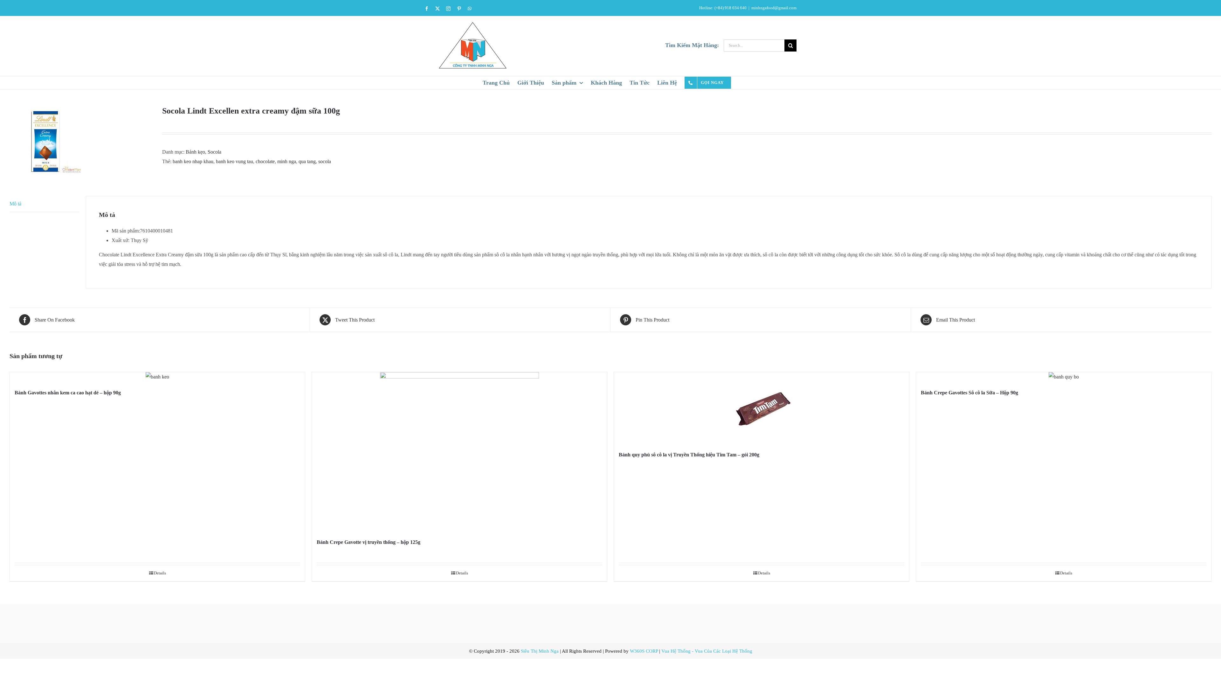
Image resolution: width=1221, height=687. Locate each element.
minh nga (286, 161)
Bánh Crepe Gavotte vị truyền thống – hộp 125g (368, 542)
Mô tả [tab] (15, 203)
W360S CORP (644, 651)
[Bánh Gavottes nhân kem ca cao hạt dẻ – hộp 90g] (157, 377)
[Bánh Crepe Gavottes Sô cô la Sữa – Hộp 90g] (1063, 377)
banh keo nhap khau (193, 161)
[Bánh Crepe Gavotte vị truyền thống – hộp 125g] (459, 451)
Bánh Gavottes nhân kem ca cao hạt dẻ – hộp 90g (68, 392)
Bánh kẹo (195, 152)
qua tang (307, 161)
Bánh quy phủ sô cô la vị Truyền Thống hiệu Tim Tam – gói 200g (689, 454)
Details (160, 573)
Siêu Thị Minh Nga (540, 651)
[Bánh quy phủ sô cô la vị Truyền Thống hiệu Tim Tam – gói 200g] (761, 408)
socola (324, 161)
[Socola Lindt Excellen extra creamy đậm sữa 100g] (81, 141)
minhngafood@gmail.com (774, 7)
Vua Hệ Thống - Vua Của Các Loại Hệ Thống (706, 651)
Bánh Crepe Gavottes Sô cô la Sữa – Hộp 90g (969, 392)
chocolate (265, 161)
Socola (214, 152)
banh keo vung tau (234, 161)
